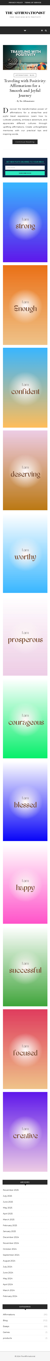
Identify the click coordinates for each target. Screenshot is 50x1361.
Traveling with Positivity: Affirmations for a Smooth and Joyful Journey (25, 88)
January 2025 (9, 1231)
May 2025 (7, 1207)
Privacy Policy (16, 2)
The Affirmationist (26, 101)
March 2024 (9, 1290)
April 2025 (8, 1213)
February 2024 (10, 1296)
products (7, 1338)
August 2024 (9, 1261)
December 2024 (11, 1237)
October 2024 (10, 1249)
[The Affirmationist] (25, 15)
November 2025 (11, 1190)
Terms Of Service (33, 2)
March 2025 (8, 1219)
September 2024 (11, 1255)
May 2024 (7, 1278)
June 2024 (8, 1272)
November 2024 (11, 1243)
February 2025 (10, 1225)
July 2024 (7, 1266)
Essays (6, 1326)
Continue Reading (25, 142)
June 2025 (8, 1202)
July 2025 (7, 1196)
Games (6, 1332)
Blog (32, 75)
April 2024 (8, 1284)
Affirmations (22, 75)
